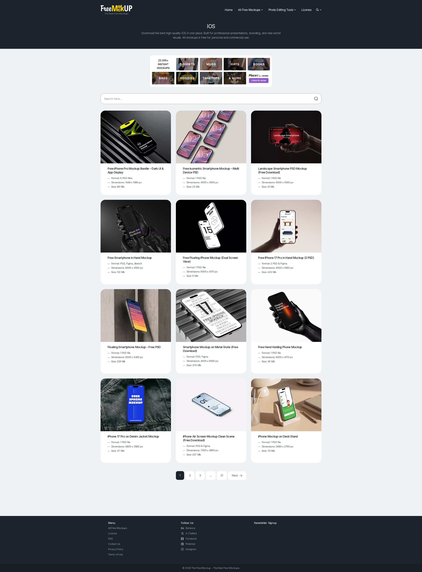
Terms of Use (115, 554)
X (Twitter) (191, 533)
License (306, 10)
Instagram (191, 549)
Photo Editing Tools (281, 10)
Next (235, 475)
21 (222, 475)
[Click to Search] (316, 98)
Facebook (191, 538)
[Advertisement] (211, 497)
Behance (190, 528)
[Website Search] (317, 10)
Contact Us (114, 543)
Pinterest (190, 543)
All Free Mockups (249, 10)
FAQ (110, 538)
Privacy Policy (115, 549)
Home (228, 10)
